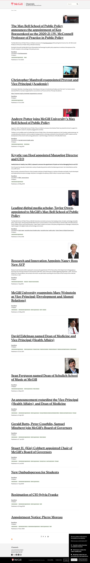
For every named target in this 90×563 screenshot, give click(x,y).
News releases (73, 349)
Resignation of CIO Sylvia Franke (34, 494)
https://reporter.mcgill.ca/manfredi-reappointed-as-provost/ (26, 93)
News (15, 10)
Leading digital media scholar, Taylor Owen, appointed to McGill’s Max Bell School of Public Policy (44, 211)
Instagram (21, 555)
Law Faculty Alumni (50, 461)
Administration (14, 309)
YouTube (17, 555)
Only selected (83, 559)
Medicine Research (53, 349)
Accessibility (50, 560)
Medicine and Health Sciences (64, 349)
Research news (36, 349)
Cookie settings (67, 560)
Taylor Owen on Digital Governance (65, 230)
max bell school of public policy (26, 140)
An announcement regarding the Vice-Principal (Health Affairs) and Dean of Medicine (44, 401)
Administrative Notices (23, 526)
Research (26, 281)
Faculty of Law (43, 461)
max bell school (44, 230)
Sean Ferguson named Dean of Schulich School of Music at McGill (44, 377)
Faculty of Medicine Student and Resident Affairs (49, 413)
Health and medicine (44, 349)
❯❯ (48, 536)
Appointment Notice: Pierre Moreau (37, 517)
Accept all (74, 559)
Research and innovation (34, 281)
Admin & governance (35, 309)
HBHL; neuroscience (23, 177)
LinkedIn (19, 555)
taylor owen (21, 230)
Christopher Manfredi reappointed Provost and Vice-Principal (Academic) (44, 81)
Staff (41, 309)
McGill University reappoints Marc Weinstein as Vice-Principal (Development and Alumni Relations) (43, 296)
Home (12, 10)
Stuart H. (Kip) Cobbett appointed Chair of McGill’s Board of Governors (41, 450)
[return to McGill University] (17, 560)
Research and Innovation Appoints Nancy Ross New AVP (44, 262)
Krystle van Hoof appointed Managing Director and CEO (44, 157)
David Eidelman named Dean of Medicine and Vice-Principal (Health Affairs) (43, 338)
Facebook (12, 555)
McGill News (26, 144)
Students (44, 309)
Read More (14, 51)
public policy (52, 230)
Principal (74, 413)
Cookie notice (59, 560)
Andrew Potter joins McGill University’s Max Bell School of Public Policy (43, 120)
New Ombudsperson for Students (35, 472)
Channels (30, 4)
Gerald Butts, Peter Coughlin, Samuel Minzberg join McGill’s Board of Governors (41, 425)
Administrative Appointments (17, 57)
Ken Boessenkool (47, 43)
